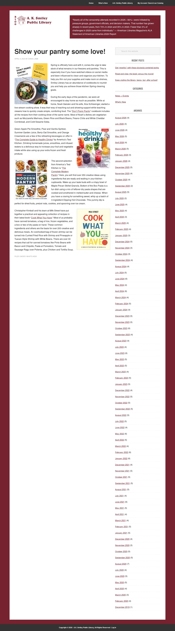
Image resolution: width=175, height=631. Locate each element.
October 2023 (121, 328)
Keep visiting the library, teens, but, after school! (136, 80)
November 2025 (122, 173)
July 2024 (119, 272)
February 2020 (121, 600)
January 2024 (121, 309)
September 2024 (122, 260)
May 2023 (119, 359)
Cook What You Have (41, 217)
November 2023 (122, 322)
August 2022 (120, 415)
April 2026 (119, 142)
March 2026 (120, 148)
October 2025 (121, 179)
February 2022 (121, 452)
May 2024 (119, 284)
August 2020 (120, 563)
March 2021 (120, 520)
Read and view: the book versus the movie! (134, 73)
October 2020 (121, 551)
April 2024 (119, 291)
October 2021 (121, 476)
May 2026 (119, 136)
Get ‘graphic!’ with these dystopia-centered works (137, 67)
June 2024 (119, 278)
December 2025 (122, 167)
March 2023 (120, 371)
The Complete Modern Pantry (60, 171)
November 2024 (122, 247)
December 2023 (122, 315)
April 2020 (119, 588)
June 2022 (119, 427)
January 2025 (121, 235)
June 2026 (119, 129)
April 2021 (119, 514)
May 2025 (119, 210)
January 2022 (121, 458)
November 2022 (122, 396)
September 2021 (122, 483)
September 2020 (122, 557)
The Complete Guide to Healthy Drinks (34, 139)
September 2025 (122, 185)
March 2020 (120, 594)
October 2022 (121, 402)
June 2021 (119, 501)
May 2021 (119, 507)
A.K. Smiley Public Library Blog (32, 20)
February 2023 (121, 377)
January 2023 (121, 384)
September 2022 (122, 408)
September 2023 (122, 334)
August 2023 (120, 340)
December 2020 (122, 538)
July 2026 (119, 123)
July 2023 (119, 346)
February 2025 (121, 229)
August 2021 (120, 489)
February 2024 (121, 303)
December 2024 (122, 241)
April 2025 (119, 216)
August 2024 (120, 266)
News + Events (122, 95)
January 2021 (121, 532)
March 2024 (120, 297)
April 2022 (119, 439)
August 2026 (120, 117)
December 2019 (122, 607)
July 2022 (119, 421)
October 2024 (121, 253)
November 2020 (122, 545)
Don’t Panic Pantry (81, 111)
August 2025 (120, 191)
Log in (113, 627)
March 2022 (120, 446)
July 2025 (119, 198)
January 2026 (121, 160)
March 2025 (120, 222)
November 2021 (122, 470)
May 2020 (119, 582)
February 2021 (121, 526)
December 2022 (122, 390)
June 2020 (119, 576)
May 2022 (119, 433)
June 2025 (119, 204)
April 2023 (119, 365)
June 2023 (119, 353)
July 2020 (119, 569)
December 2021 (122, 464)
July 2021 (119, 495)
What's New (31, 256)
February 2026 (121, 154)
